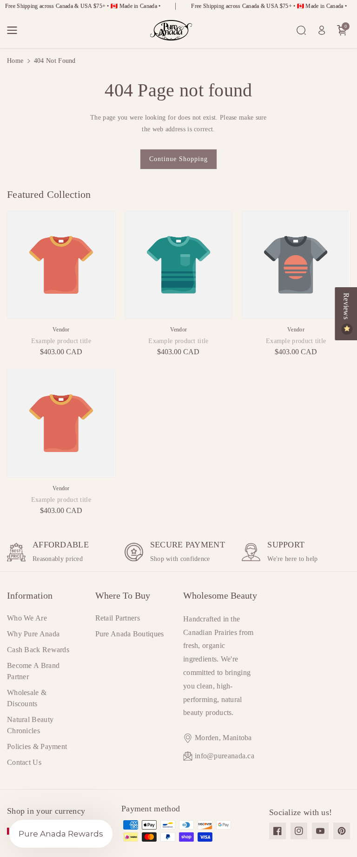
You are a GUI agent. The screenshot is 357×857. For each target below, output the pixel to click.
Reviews (346, 307)
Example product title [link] (61, 340)
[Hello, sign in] (322, 30)
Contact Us (24, 762)
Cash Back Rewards (38, 650)
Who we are (27, 618)
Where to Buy (122, 595)
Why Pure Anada (33, 634)
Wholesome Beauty (220, 595)
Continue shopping (178, 158)
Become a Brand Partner (33, 671)
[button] (15, 30)
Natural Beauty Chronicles (30, 725)
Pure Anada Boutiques (129, 634)
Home (15, 60)
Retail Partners (117, 618)
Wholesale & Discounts (26, 698)
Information (30, 595)
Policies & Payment (37, 746)
